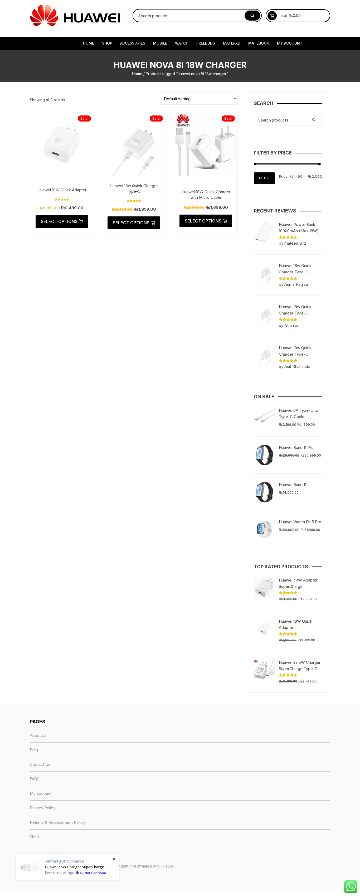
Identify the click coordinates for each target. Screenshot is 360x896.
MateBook (258, 43)
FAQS (35, 778)
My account (290, 43)
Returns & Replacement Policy (57, 822)
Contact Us (40, 764)
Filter (264, 178)
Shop (107, 43)
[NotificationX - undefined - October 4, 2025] (67, 867)
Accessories (132, 43)
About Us (38, 735)
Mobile (160, 43)
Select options (59, 221)
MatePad (231, 43)
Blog (34, 749)
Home (88, 43)
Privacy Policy (42, 807)
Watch (181, 43)
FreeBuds (205, 43)
